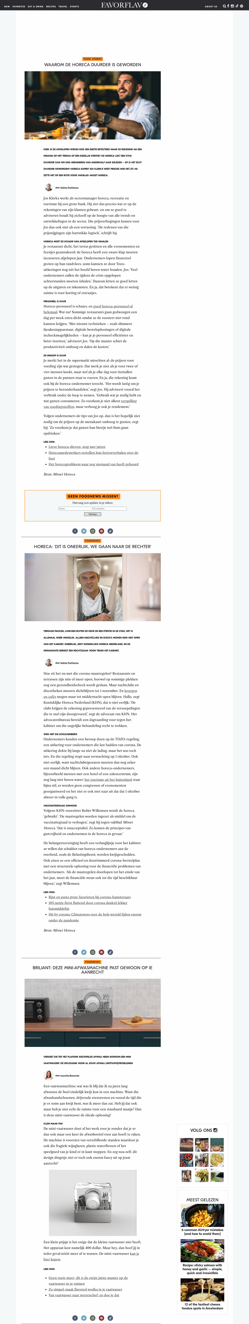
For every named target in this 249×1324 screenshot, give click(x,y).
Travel (63, 6)
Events (74, 6)
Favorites (19, 6)
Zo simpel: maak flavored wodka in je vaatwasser (85, 1289)
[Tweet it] (84, 532)
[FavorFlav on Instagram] (232, 6)
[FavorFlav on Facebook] (228, 6)
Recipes (51, 6)
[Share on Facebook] (75, 532)
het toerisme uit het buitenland (108, 780)
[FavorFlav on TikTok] (237, 6)
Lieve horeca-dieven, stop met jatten (77, 447)
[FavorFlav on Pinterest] (241, 6)
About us (211, 6)
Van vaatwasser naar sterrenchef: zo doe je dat (84, 1295)
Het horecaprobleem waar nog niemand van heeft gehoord (94, 464)
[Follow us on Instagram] (93, 532)
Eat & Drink (36, 6)
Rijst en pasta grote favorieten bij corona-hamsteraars (90, 897)
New (7, 6)
